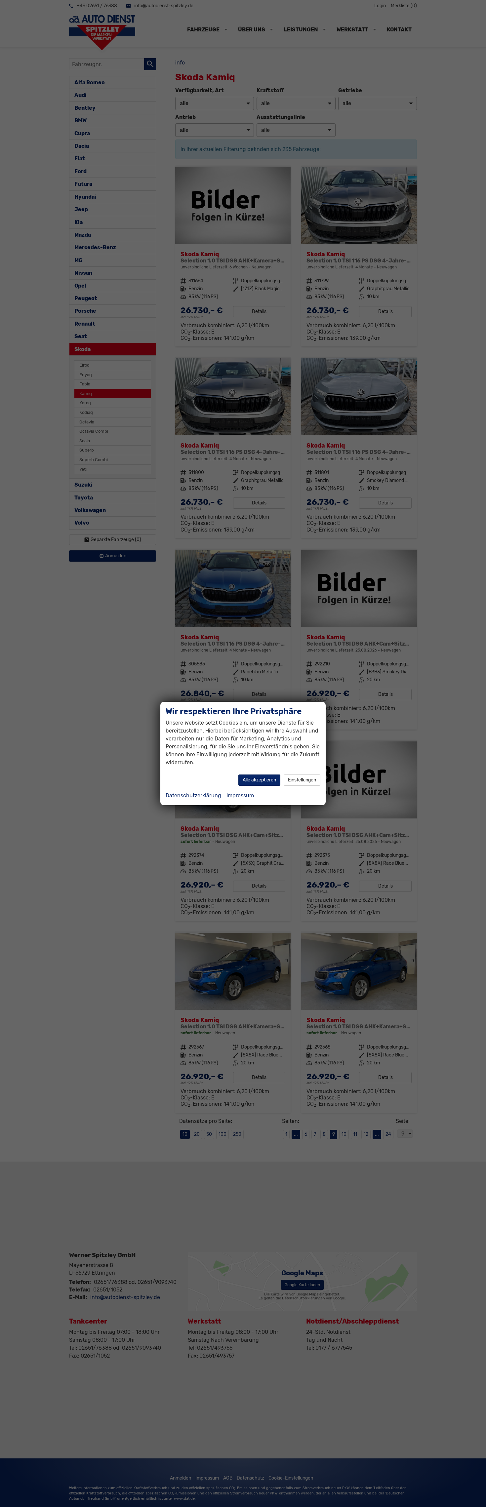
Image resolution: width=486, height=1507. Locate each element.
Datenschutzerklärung (193, 795)
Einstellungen (302, 780)
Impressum (240, 795)
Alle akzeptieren (259, 780)
